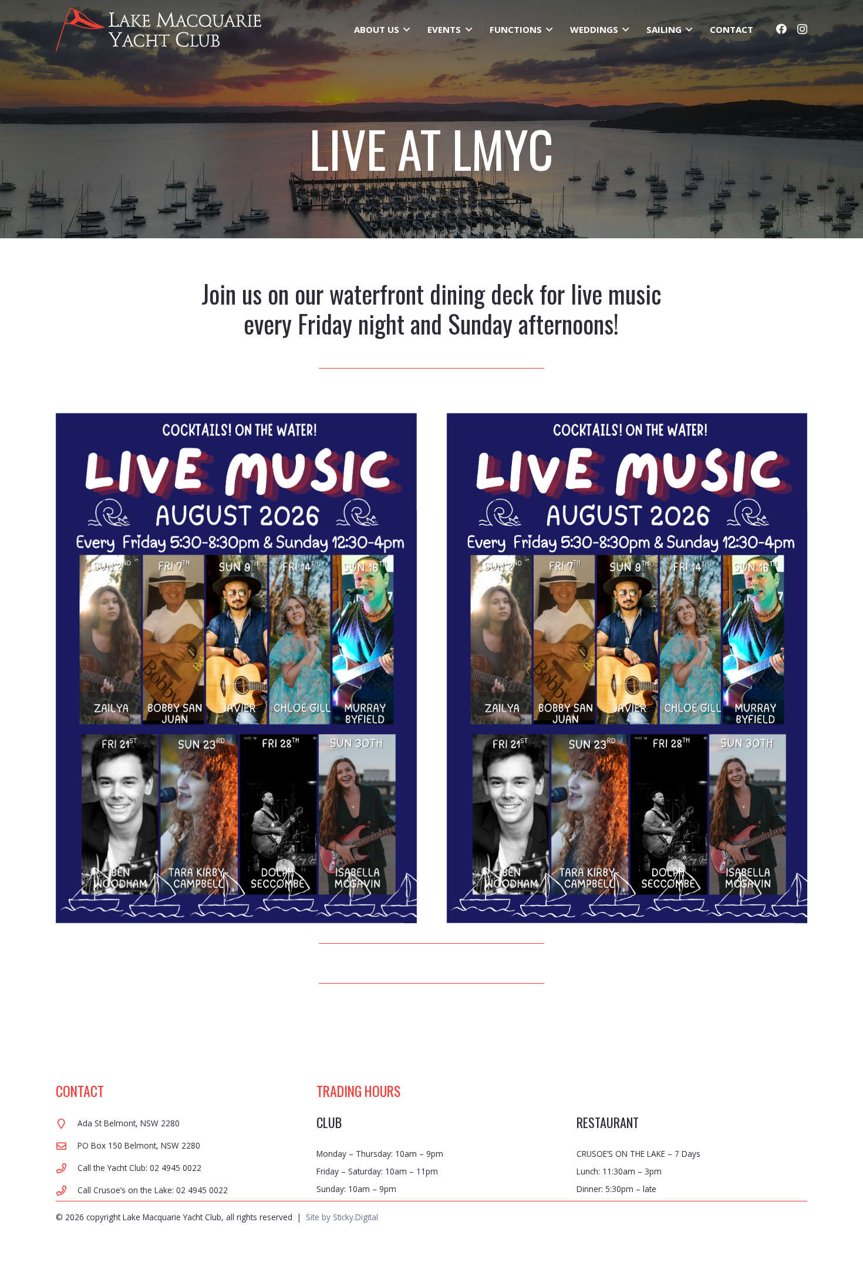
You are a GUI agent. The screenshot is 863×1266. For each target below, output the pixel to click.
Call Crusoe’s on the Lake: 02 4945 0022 (152, 1190)
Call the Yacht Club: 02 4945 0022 (139, 1167)
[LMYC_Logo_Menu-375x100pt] (158, 30)
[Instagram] (802, 29)
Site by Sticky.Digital (342, 1217)
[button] (404, 29)
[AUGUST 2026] (236, 668)
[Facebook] (781, 28)
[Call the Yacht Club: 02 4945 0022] (66, 1168)
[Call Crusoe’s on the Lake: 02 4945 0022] (66, 1191)
